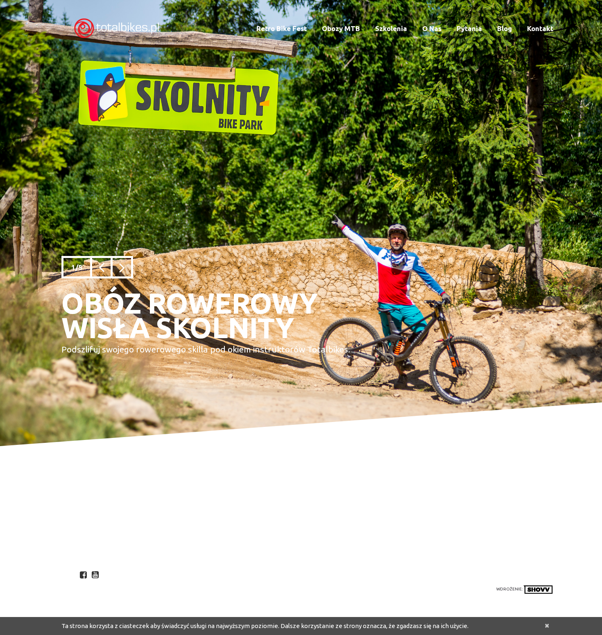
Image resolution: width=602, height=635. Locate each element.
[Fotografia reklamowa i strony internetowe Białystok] (538, 589)
